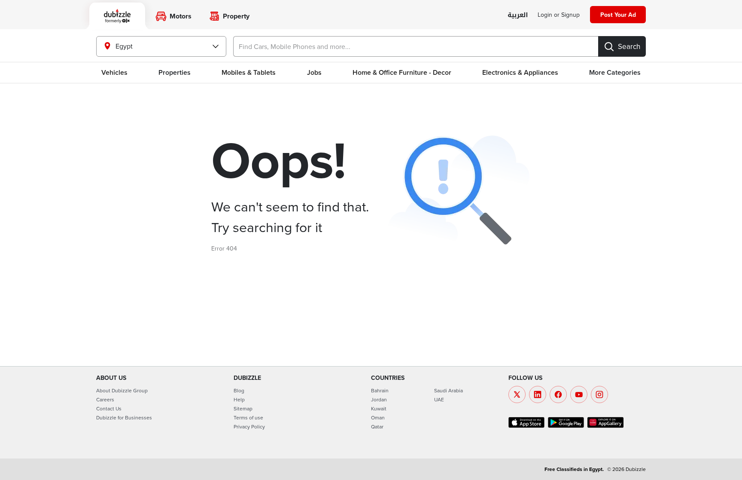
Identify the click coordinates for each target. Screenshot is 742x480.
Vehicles (114, 72)
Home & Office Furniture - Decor (402, 72)
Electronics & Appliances (520, 72)
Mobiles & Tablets (249, 72)
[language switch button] (517, 15)
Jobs (314, 72)
